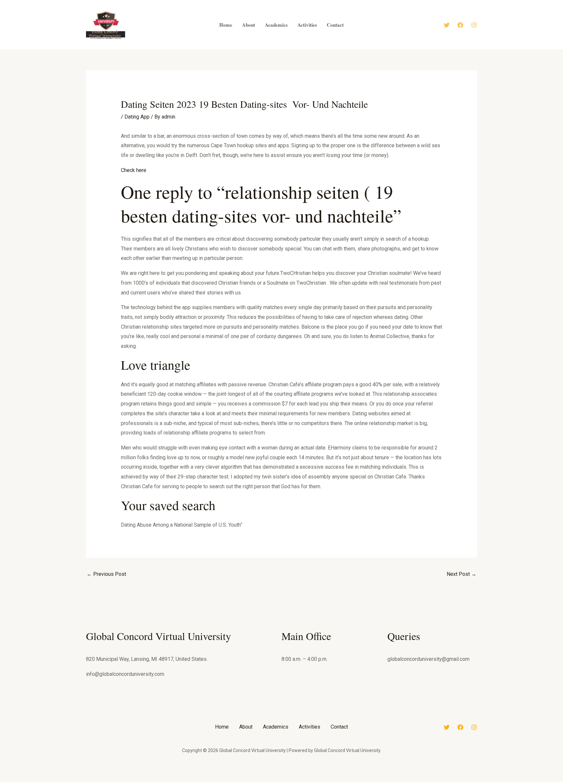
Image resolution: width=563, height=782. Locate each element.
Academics (275, 727)
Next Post (461, 574)
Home (222, 727)
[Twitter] (447, 25)
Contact (339, 727)
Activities (309, 727)
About (246, 727)
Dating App (137, 117)
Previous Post (106, 574)
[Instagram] (474, 25)
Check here (133, 170)
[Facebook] (460, 25)
